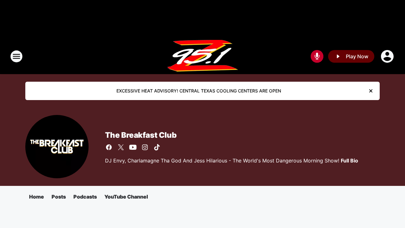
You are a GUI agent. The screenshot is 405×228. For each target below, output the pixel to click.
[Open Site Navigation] (16, 56)
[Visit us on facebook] (109, 147)
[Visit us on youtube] (133, 147)
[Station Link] (202, 56)
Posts (59, 196)
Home (36, 196)
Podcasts (85, 196)
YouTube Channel (126, 196)
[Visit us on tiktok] (157, 147)
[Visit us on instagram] (145, 147)
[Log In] (388, 56)
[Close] (371, 91)
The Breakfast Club (140, 135)
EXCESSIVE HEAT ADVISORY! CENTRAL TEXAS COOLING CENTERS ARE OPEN (198, 90)
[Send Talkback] (317, 56)
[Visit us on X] (121, 147)
